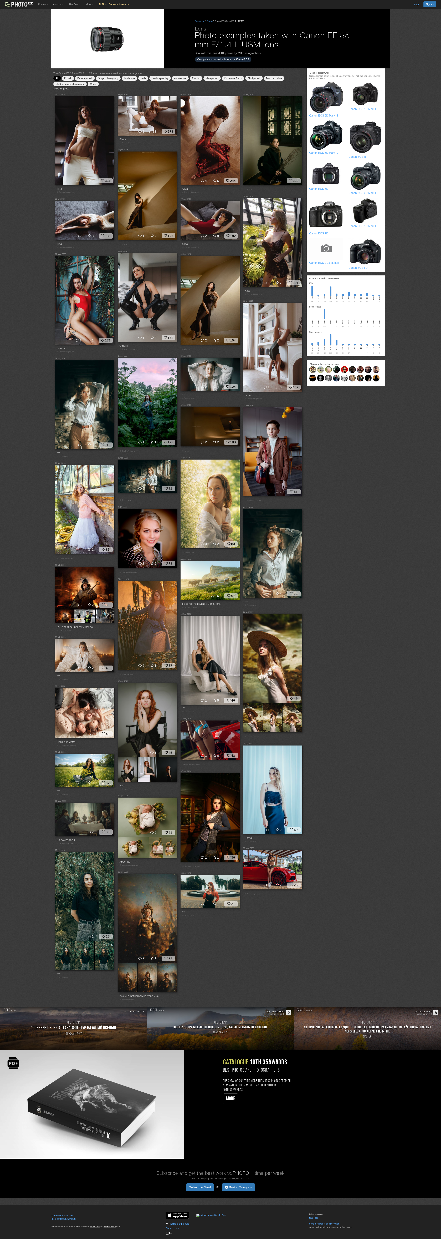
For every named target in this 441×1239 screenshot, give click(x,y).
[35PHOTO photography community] (18, 4)
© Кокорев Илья (126, 789)
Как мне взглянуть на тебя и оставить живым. (140, 996)
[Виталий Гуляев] (336, 369)
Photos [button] (42, 4)
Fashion (196, 78)
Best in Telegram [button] (240, 1187)
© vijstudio (249, 189)
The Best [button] (74, 4)
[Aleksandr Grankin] (360, 369)
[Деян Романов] (368, 369)
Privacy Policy (95, 1226)
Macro (93, 84)
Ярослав (125, 862)
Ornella (124, 346)
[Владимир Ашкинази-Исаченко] (312, 378)
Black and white (274, 78)
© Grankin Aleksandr (128, 451)
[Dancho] (368, 378)
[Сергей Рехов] (328, 369)
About (168, 1228)
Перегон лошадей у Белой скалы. (203, 604)
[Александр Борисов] (344, 369)
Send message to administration (324, 1224)
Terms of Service (110, 1226)
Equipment (200, 21)
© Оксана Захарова (65, 843)
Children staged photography (70, 84)
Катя (123, 785)
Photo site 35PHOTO (63, 1216)
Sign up (430, 4)
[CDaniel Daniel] (352, 369)
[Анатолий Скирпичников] (320, 378)
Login (417, 4)
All (57, 78)
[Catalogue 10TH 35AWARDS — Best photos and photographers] (92, 1104)
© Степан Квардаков (65, 192)
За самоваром (66, 840)
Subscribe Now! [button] (200, 1187)
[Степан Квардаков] (376, 369)
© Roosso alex (188, 398)
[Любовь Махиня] (360, 378)
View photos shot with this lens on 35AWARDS (223, 59)
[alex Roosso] (312, 369)
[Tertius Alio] (328, 378)
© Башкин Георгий (189, 607)
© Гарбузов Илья (64, 630)
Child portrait (254, 78)
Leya (248, 395)
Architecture (180, 78)
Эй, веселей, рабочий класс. (75, 627)
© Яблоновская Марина (66, 745)
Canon (210, 21)
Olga (185, 189)
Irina (59, 189)
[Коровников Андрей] (352, 378)
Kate (247, 291)
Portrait (67, 78)
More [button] (89, 4)
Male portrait (212, 78)
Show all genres (61, 88)
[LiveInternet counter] (58, 1222)
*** (183, 395)
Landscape (129, 78)
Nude (143, 78)
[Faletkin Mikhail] (336, 378)
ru (316, 1217)
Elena (123, 139)
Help (177, 1228)
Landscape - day (160, 78)
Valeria (61, 348)
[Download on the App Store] (181, 1215)
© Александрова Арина (129, 865)
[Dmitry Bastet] (344, 378)
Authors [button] (57, 4)
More (230, 1098)
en (311, 1217)
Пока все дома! (66, 742)
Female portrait (84, 78)
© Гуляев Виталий (252, 737)
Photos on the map (179, 1223)
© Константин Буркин (128, 572)
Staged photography (108, 78)
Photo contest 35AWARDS (63, 1219)
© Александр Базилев (191, 764)
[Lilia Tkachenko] (320, 369)
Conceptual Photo (233, 78)
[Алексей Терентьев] (376, 378)
